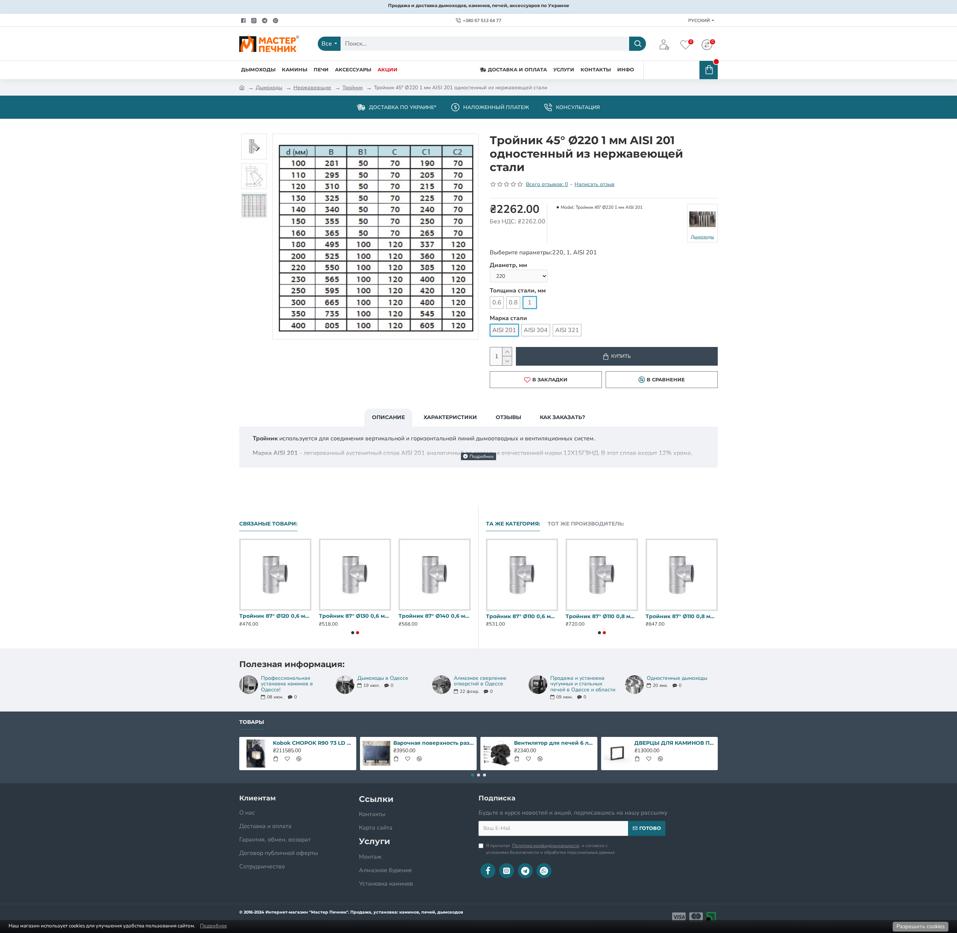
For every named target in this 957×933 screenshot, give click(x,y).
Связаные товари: (268, 524)
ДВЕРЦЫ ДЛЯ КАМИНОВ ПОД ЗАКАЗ (674, 743)
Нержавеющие (312, 87)
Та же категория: (513, 524)
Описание (388, 417)
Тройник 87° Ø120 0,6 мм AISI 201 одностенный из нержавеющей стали (435, 616)
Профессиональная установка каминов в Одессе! (287, 683)
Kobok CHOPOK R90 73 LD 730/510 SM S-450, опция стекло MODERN (313, 743)
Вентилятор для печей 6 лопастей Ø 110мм (554, 743)
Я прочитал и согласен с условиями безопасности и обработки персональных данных (550, 849)
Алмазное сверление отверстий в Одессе (480, 681)
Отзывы (508, 417)
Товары (251, 722)
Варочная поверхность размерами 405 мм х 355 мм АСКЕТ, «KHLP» (433, 743)
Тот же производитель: (586, 524)
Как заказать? (562, 417)
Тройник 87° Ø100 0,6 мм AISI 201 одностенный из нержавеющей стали (275, 616)
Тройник (352, 87)
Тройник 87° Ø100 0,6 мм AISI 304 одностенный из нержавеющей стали (602, 616)
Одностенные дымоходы (677, 678)
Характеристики (450, 417)
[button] (352, 632)
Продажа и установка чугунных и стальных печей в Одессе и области (582, 683)
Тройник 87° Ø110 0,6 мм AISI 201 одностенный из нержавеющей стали (355, 616)
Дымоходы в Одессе (382, 678)
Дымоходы (269, 87)
